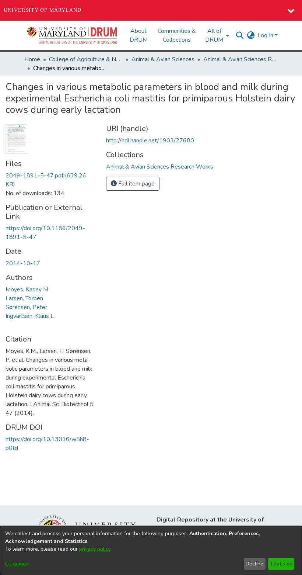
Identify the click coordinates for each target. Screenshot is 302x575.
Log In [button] (266, 35)
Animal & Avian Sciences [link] (162, 59)
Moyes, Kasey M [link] (27, 289)
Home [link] (32, 59)
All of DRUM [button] (214, 35)
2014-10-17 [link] (23, 263)
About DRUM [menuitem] (139, 35)
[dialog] (151, 550)
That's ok (281, 563)
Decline (254, 563)
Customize (17, 563)
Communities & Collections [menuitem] (177, 35)
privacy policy (94, 549)
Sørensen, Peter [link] (26, 307)
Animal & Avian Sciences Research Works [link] (240, 59)
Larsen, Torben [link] (24, 298)
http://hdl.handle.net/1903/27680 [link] (150, 140)
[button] (72, 35)
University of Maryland (42, 10)
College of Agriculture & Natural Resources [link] (86, 59)
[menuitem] (216, 35)
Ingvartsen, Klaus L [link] (30, 316)
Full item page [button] (136, 184)
